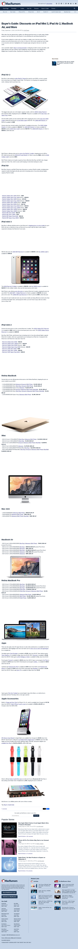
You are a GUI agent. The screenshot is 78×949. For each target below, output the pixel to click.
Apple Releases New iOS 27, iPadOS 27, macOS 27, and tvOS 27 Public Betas (65, 63)
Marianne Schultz (17, 918)
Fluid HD (21, 942)
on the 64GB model (22, 120)
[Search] (75, 8)
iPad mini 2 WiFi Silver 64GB (9, 348)
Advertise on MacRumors (9, 896)
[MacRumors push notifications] (71, 3)
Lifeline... (36, 661)
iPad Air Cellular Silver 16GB (9, 195)
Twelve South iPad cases (16, 779)
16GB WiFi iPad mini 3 (18, 251)
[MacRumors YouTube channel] (68, 3)
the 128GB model (43, 251)
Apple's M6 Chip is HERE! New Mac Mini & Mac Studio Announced (45, 902)
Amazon (23, 384)
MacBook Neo (67, 12)
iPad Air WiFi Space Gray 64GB (10, 216)
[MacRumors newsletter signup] (75, 3)
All (75, 12)
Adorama (18, 384)
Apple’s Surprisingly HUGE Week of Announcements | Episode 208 (68, 886)
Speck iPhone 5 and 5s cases (18, 704)
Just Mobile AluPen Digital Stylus (26, 739)
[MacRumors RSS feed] (73, 3)
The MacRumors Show (65, 881)
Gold (42, 113)
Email (3, 911)
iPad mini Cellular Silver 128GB (10, 343)
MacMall (35, 389)
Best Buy (18, 386)
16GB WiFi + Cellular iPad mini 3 (18, 293)
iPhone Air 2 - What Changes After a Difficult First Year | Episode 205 (68, 902)
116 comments (30, 836)
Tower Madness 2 (6, 655)
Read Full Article (22, 836)
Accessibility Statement (6, 940)
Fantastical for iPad (13, 666)
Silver (45, 113)
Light (27, 942)
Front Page (5, 8)
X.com (5, 911)
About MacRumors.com (9, 892)
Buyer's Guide (45, 8)
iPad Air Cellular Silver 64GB (9, 204)
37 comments (30, 853)
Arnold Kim (4, 903)
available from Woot (6, 743)
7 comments (4, 808)
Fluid (18, 942)
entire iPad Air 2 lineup (20, 78)
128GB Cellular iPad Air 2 (40, 112)
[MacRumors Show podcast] (56, 3)
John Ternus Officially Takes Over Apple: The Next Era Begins (45, 886)
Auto (25, 942)
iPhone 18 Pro (22, 12)
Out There (45, 660)
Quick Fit (19, 670)
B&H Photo (29, 384)
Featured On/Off (5, 942)
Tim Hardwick (16, 913)
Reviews (36, 8)
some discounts (19, 291)
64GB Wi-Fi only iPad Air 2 (21, 155)
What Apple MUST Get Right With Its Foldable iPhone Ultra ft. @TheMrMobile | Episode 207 (69, 891)
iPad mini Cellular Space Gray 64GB (11, 347)
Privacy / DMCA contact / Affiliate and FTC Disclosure (11, 937)
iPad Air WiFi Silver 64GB (8, 212)
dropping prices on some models (37, 225)
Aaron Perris (16, 929)
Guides (22, 8)
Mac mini (5, 12)
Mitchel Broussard (5, 913)
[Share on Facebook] (47, 809)
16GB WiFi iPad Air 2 (30, 127)
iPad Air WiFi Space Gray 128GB (10, 218)
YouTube (36, 881)
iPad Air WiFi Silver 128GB (8, 214)
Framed (10, 660)
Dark (30, 942)
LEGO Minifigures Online (23, 657)
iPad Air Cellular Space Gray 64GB (11, 206)
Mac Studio (12, 12)
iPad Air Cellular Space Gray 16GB (11, 197)
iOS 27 (38, 12)
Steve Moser (4, 929)
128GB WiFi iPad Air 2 (40, 120)
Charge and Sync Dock (11, 702)
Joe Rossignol (40, 826)
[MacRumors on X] (63, 3)
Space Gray (5, 115)
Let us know (49, 3)
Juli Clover (26, 30)
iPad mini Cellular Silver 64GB (9, 341)
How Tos (29, 8)
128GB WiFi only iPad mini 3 (20, 294)
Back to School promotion (20, 47)
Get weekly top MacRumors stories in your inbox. (25, 813)
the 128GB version (36, 286)
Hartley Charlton (39, 843)
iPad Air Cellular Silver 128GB (9, 202)
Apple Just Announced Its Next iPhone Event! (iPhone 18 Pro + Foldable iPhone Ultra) (46, 897)
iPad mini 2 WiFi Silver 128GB (9, 350)
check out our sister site (39, 648)
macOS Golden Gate (56, 12)
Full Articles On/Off (12, 942)
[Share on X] (44, 809)
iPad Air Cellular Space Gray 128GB (11, 207)
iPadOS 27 (45, 12)
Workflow (35, 668)
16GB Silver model (14, 128)
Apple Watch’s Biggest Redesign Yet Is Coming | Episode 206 (67, 897)
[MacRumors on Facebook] (61, 3)
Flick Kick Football (12, 693)
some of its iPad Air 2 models (26, 153)
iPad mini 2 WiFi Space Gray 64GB (11, 352)
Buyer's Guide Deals (9, 804)
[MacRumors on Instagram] (59, 3)
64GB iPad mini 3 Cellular (10, 286)
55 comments (30, 870)
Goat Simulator (14, 653)
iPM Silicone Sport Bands (8, 738)
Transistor (35, 655)
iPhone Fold (31, 12)
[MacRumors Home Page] (11, 4)
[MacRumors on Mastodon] (66, 3)
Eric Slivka (16, 903)
